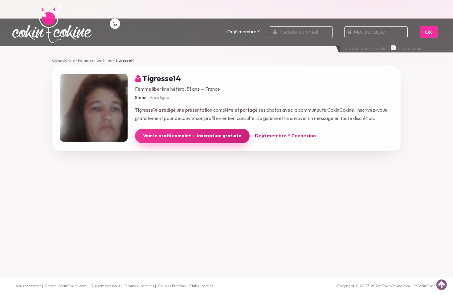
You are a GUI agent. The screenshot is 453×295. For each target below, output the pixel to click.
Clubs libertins (201, 285)
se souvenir (410, 48)
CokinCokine (63, 60)
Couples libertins (172, 285)
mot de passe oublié (366, 48)
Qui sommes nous (105, 285)
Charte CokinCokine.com (66, 285)
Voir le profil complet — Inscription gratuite (192, 136)
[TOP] (441, 284)
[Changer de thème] (115, 24)
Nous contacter (28, 285)
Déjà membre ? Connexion (285, 135)
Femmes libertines (95, 60)
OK (428, 32)
